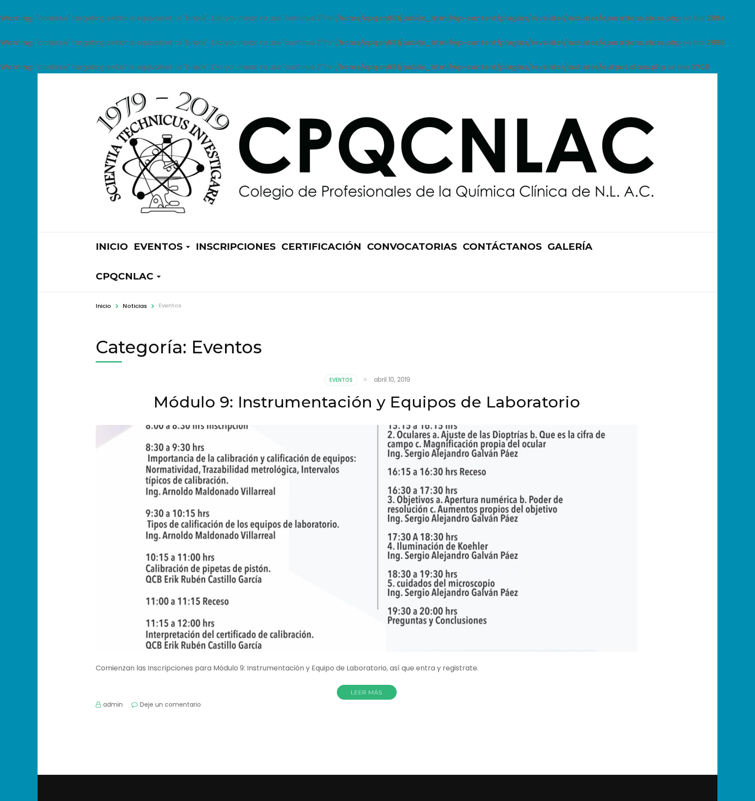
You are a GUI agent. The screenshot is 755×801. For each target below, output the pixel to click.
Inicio (112, 246)
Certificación (321, 246)
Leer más (367, 692)
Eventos (158, 246)
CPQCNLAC (124, 276)
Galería (569, 246)
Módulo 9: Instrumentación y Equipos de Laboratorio (366, 401)
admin (113, 704)
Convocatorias (412, 246)
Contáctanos (502, 246)
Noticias (135, 306)
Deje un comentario (170, 704)
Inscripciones (236, 246)
